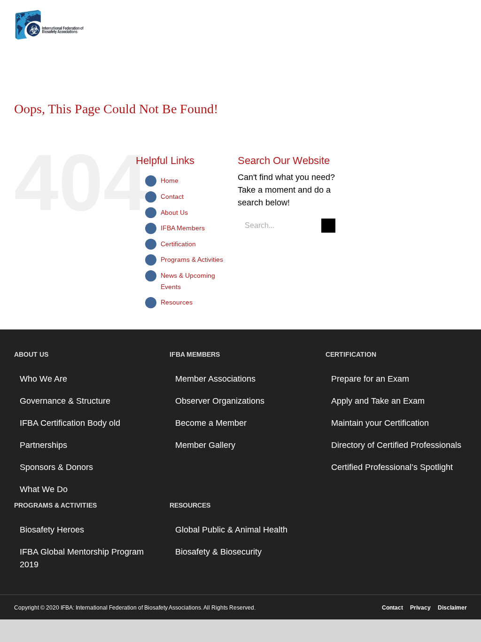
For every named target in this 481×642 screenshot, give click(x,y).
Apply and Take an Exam (378, 401)
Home (169, 180)
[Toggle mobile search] (446, 26)
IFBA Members (183, 228)
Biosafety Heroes (52, 529)
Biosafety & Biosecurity (218, 551)
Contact (172, 196)
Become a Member (211, 423)
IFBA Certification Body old (70, 423)
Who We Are (43, 379)
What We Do (44, 489)
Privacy (420, 607)
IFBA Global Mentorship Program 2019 (82, 558)
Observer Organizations (219, 401)
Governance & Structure (65, 401)
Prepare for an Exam (370, 379)
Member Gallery (205, 445)
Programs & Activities (192, 259)
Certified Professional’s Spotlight (392, 467)
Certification (178, 244)
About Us (174, 212)
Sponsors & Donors (56, 467)
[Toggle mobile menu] (463, 26)
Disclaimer (452, 607)
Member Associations (215, 379)
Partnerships (43, 445)
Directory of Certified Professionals (396, 445)
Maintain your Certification (380, 423)
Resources (177, 302)
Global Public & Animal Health (231, 529)
